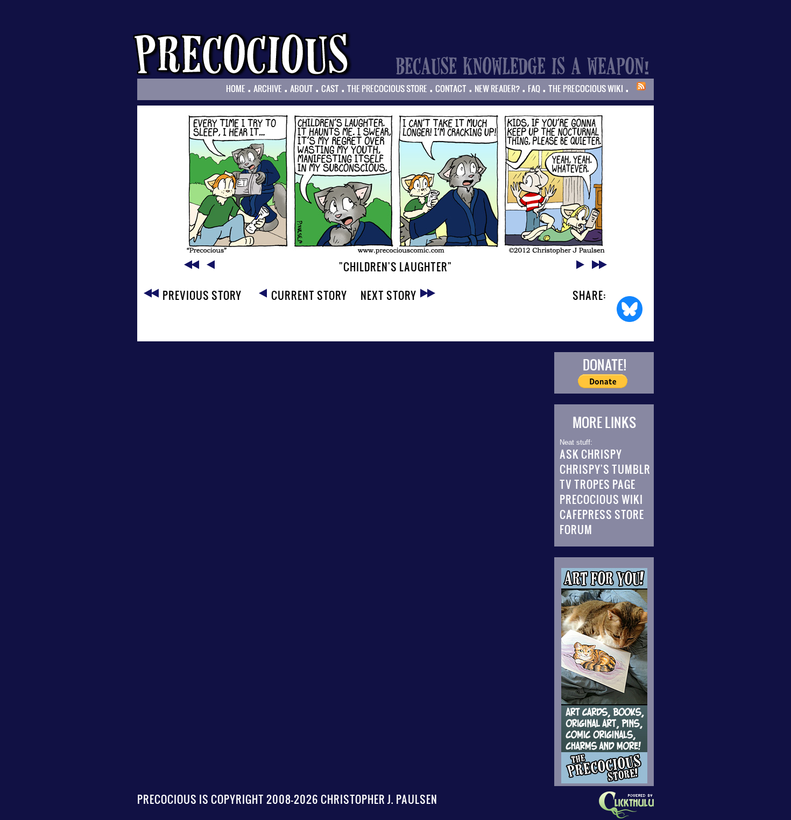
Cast (330, 88)
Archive (267, 88)
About (301, 88)
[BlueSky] (629, 309)
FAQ (534, 88)
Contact (451, 88)
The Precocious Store (387, 88)
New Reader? (497, 88)
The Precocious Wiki (585, 88)
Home (235, 88)
